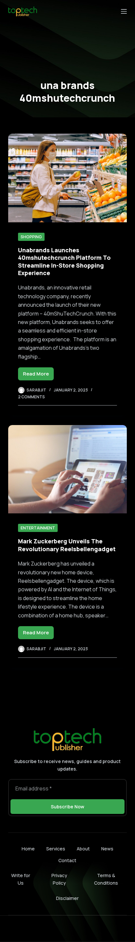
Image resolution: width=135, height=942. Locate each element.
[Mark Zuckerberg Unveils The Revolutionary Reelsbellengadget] (67, 469)
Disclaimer (67, 898)
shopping (31, 237)
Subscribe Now (67, 806)
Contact (67, 860)
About (83, 849)
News (107, 849)
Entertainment (38, 528)
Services (55, 849)
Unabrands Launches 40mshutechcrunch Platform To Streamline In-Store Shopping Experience (64, 261)
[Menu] (124, 11)
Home (28, 849)
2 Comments (31, 397)
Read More (38, 375)
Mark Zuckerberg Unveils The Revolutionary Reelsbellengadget (67, 544)
